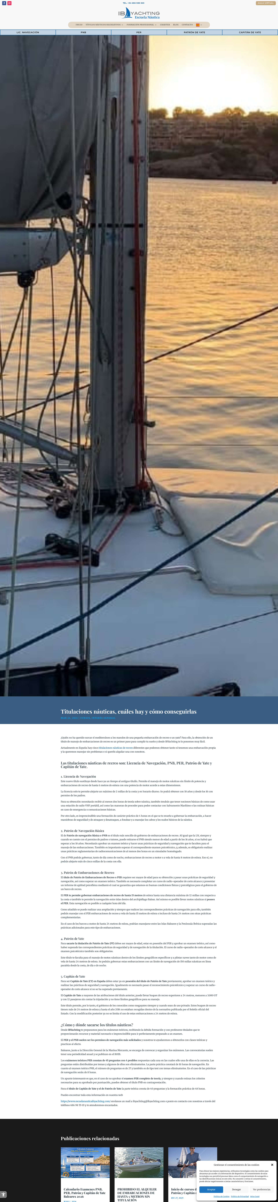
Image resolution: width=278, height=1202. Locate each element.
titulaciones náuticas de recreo (116, 747)
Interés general (104, 718)
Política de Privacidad (240, 1196)
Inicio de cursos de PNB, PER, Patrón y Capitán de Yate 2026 (192, 1191)
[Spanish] (199, 26)
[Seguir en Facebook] (4, 3)
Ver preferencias (261, 1189)
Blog (176, 25)
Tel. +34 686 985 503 (133, 3)
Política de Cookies (221, 1196)
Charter (165, 25)
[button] (3, 1194)
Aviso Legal (254, 1196)
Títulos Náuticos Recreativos (103, 25)
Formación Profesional (140, 25)
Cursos (85, 718)
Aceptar (211, 1189)
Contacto (187, 25)
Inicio (79, 25)
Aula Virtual (266, 3)
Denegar (236, 1189)
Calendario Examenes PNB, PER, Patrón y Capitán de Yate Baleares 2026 (85, 1192)
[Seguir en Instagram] (9, 3)
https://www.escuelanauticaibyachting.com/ (85, 1101)
